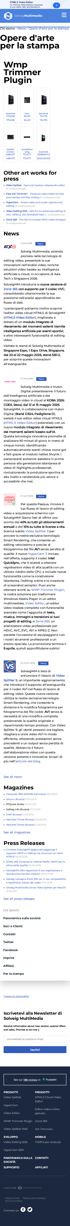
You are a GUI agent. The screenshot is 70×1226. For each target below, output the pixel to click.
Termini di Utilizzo (13, 1201)
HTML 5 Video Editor (20, 423)
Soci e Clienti (12, 926)
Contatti (9, 934)
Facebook (10, 950)
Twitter (8, 942)
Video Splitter (12, 1097)
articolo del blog (27, 761)
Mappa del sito (12, 1198)
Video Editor (34, 603)
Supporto (11, 1167)
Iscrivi (35, 1049)
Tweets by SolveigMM (16, 996)
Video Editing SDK (15, 1142)
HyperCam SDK (14, 1150)
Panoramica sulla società (21, 918)
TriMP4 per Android (48, 1142)
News (22, 28)
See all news (13, 777)
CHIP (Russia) (20, 814)
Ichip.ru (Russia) (21, 799)
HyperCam (11, 1105)
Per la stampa (13, 973)
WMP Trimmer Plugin (47, 590)
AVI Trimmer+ (44, 1129)
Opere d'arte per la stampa (49, 28)
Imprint (8, 958)
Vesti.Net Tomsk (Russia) (26, 819)
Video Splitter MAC (16, 1129)
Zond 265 (11, 289)
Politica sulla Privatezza (34, 1198)
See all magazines (17, 832)
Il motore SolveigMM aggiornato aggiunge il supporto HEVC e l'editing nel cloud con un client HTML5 (34, 853)
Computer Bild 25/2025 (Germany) (31, 794)
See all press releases (19, 898)
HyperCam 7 (37, 554)
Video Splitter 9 (37, 531)
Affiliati (8, 966)
